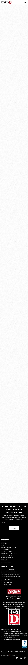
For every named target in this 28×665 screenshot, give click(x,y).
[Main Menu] (25, 2)
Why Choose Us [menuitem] (6, 556)
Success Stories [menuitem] (7, 558)
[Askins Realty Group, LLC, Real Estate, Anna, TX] (24, 644)
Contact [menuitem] (4, 543)
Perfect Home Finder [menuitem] (8, 547)
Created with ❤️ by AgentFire (9, 655)
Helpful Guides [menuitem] (6, 551)
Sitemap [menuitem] (4, 560)
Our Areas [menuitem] (5, 549)
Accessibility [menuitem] (6, 562)
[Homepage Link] (6, 2)
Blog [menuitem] (3, 545)
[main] (14, 254)
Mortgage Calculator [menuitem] (9, 553)
